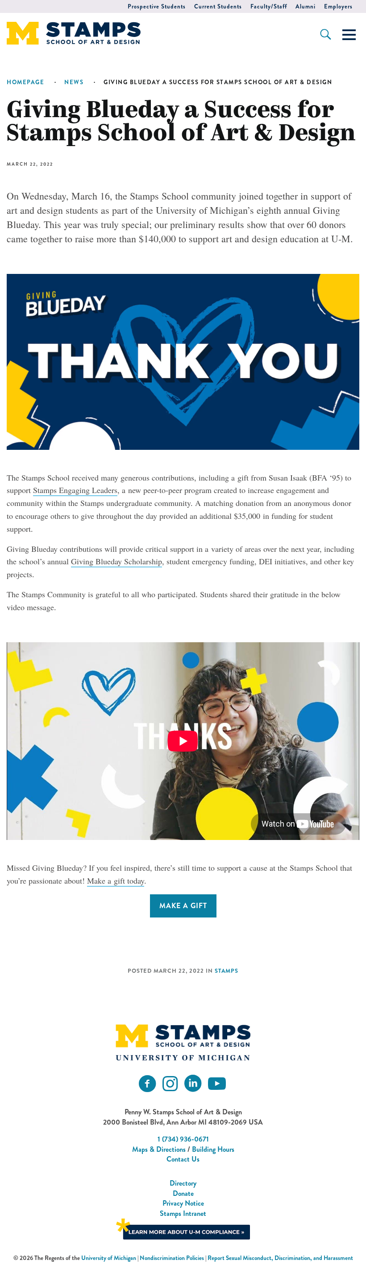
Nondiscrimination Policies (172, 1258)
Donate (183, 1193)
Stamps (226, 971)
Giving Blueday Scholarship (116, 561)
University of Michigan (108, 1258)
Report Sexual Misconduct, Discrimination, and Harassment (280, 1258)
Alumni (305, 6)
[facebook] (147, 1084)
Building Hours (213, 1149)
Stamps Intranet (183, 1213)
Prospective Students (157, 6)
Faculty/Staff (268, 6)
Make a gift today (115, 880)
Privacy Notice (183, 1203)
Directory (183, 1183)
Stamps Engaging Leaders (75, 490)
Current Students (218, 6)
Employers (338, 6)
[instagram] (170, 1084)
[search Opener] (325, 34)
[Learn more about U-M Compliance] (183, 1228)
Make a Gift (183, 906)
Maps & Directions (159, 1149)
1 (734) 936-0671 (183, 1139)
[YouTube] (217, 1084)
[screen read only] (349, 34)
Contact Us (183, 1159)
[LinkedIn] (192, 1084)
